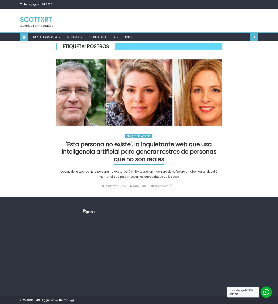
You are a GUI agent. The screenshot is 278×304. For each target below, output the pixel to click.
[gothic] (89, 212)
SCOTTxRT (36, 19)
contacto (97, 37)
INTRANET (73, 37)
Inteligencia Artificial (138, 136)
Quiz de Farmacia (44, 37)
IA (114, 37)
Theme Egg (66, 300)
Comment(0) (163, 186)
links (128, 37)
